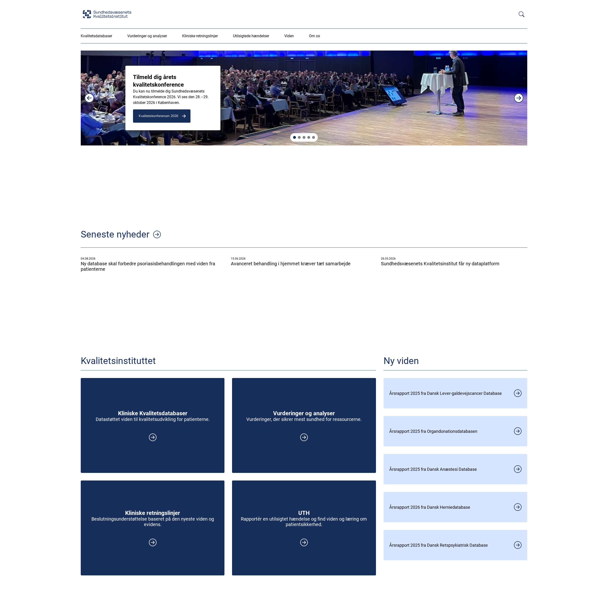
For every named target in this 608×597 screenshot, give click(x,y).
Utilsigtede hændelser (251, 36)
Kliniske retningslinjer (200, 36)
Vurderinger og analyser (147, 36)
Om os (314, 36)
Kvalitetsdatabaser (96, 36)
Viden (289, 36)
